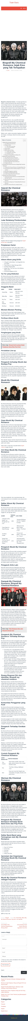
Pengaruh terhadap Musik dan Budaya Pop (12, 154)
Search (2, 970)
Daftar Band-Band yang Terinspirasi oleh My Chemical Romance (14, 180)
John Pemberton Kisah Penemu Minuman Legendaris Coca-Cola (22, 925)
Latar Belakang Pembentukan (10, 143)
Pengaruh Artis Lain (8, 163)
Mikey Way (24, 917)
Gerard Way (18, 917)
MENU (24, 8)
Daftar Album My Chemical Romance (11, 160)
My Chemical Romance (6, 919)
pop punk (14, 919)
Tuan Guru (14, 2)
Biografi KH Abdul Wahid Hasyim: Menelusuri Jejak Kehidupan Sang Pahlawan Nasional (12, 987)
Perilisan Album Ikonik (10, 151)
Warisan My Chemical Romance (9, 175)
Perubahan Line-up (10, 153)
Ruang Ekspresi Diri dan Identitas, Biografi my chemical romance (15, 169)
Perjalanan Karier (8, 145)
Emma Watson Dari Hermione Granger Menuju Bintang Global (6, 925)
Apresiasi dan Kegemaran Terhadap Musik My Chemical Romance (15, 182)
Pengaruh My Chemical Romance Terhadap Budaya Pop (15, 167)
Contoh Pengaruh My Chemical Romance (12, 173)
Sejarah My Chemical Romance (9, 142)
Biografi (7, 917)
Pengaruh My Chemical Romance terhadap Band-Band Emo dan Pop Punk (15, 177)
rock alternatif (19, 919)
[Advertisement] (14, 26)
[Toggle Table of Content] (23, 140)
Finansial (3, 1004)
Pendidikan (3, 1006)
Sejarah (2, 1008)
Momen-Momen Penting (9, 150)
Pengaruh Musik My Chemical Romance (12, 161)
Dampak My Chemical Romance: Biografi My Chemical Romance (14, 165)
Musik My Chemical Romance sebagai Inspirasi (13, 184)
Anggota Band (7, 148)
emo (15, 917)
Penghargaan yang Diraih (11, 152)
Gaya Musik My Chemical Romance (11, 157)
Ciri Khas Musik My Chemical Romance (12, 159)
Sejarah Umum (4, 1011)
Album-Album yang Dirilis (11, 146)
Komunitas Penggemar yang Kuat (11, 171)
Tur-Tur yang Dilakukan (10, 147)
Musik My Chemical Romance (9, 156)
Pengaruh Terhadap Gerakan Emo (11, 172)
